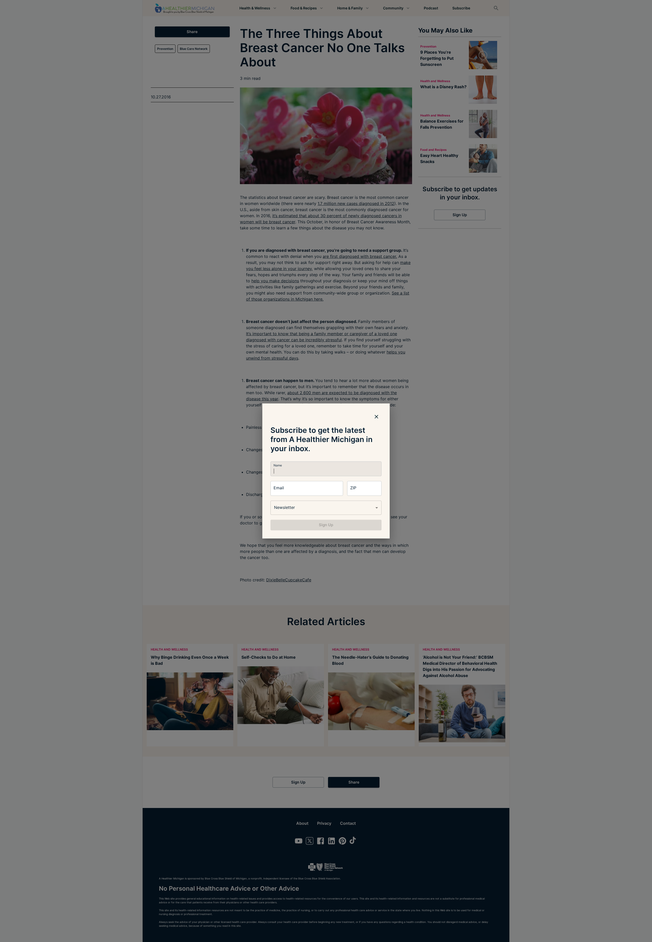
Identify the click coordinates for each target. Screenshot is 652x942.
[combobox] (326, 508)
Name (278, 465)
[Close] (376, 416)
